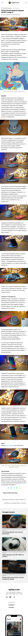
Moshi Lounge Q (9, 445)
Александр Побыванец (7, 8)
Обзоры (4, 530)
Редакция (11, 605)
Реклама (11, 607)
